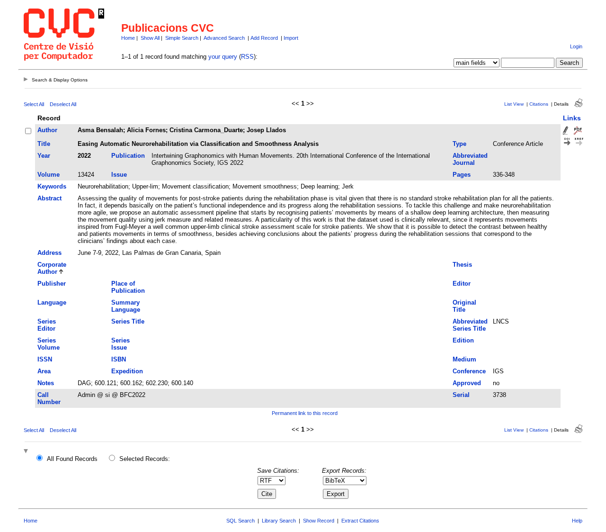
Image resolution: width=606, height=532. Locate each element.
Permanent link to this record (305, 413)
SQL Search (240, 520)
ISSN (44, 359)
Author (47, 130)
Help (577, 520)
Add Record (264, 38)
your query (222, 56)
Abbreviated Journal (470, 159)
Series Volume (48, 344)
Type (459, 143)
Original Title (464, 306)
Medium (464, 359)
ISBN (118, 359)
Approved (467, 383)
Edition (463, 340)
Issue (119, 174)
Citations (538, 104)
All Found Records (72, 458)
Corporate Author (51, 268)
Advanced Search (224, 38)
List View (514, 104)
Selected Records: (144, 458)
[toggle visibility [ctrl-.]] (27, 451)
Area (44, 371)
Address (49, 252)
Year (43, 155)
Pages (462, 174)
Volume (48, 174)
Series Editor (46, 325)
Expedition (127, 371)
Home (128, 38)
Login (576, 46)
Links (572, 118)
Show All (150, 38)
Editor (462, 283)
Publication (128, 155)
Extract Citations (360, 520)
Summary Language (125, 306)
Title (43, 143)
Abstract (49, 198)
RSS (247, 56)
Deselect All (63, 104)
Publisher (51, 283)
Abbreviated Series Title (470, 325)
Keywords (51, 186)
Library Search (279, 520)
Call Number (49, 398)
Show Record (318, 520)
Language (51, 302)
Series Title (127, 321)
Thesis (462, 264)
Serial (461, 394)
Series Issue (120, 344)
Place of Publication (128, 287)
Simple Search (181, 38)
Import (291, 38)
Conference (469, 371)
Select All (34, 104)
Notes (45, 383)
